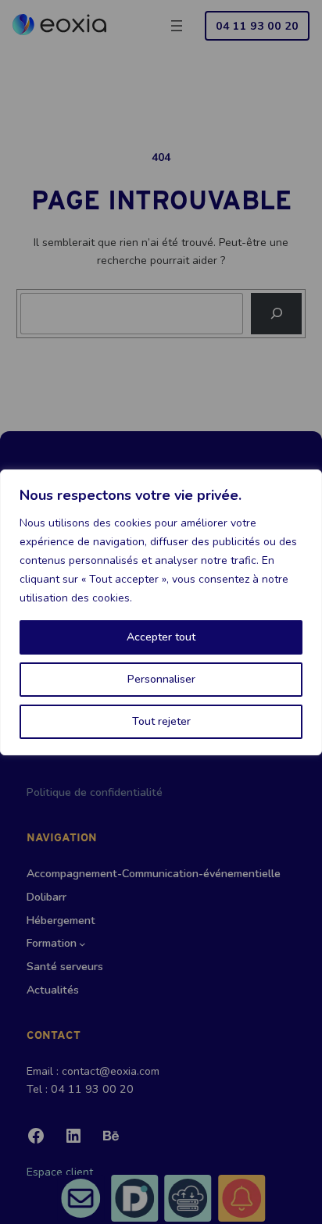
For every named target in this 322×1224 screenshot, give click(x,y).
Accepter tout (161, 637)
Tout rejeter (161, 721)
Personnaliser (161, 679)
